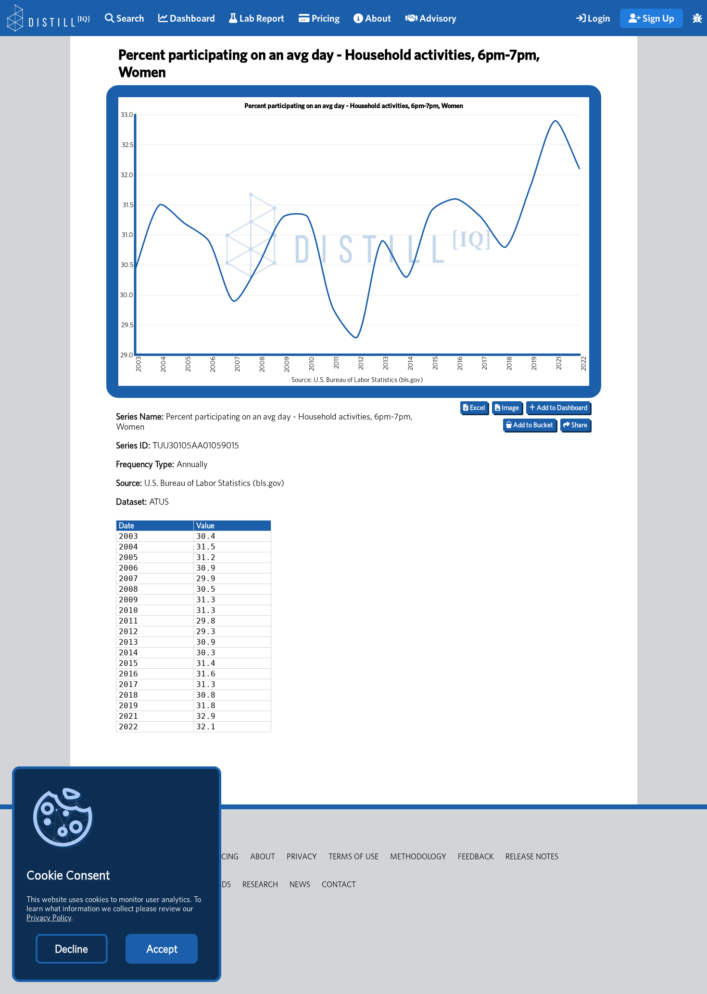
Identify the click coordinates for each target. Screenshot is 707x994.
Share (578, 425)
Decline (71, 949)
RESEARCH (260, 884)
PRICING (225, 856)
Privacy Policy (48, 917)
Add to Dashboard (561, 407)
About (377, 18)
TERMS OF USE (353, 856)
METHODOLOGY (418, 856)
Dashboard (191, 18)
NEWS (300, 884)
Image (509, 407)
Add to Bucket (532, 425)
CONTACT (339, 884)
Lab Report (261, 18)
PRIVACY (302, 856)
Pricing (325, 18)
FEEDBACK (476, 856)
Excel (476, 407)
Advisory (436, 18)
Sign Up (657, 18)
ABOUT (262, 856)
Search (129, 18)
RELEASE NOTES (531, 856)
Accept (161, 949)
